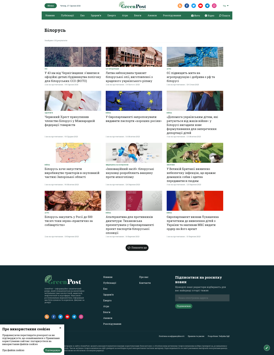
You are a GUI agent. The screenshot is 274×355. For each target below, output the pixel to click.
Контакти (145, 282)
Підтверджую (52, 350)
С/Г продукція (112, 69)
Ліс (46, 69)
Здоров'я (96, 15)
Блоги (137, 15)
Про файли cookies (13, 350)
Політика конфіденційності (171, 336)
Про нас (143, 276)
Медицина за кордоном (117, 165)
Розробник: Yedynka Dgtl (218, 336)
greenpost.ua (111, 348)
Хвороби (171, 165)
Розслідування (172, 15)
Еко (82, 15)
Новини (50, 15)
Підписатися (184, 306)
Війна (108, 113)
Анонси (152, 15)
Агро (125, 15)
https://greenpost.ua (205, 346)
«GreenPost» (85, 346)
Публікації (67, 15)
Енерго (111, 15)
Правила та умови (196, 336)
